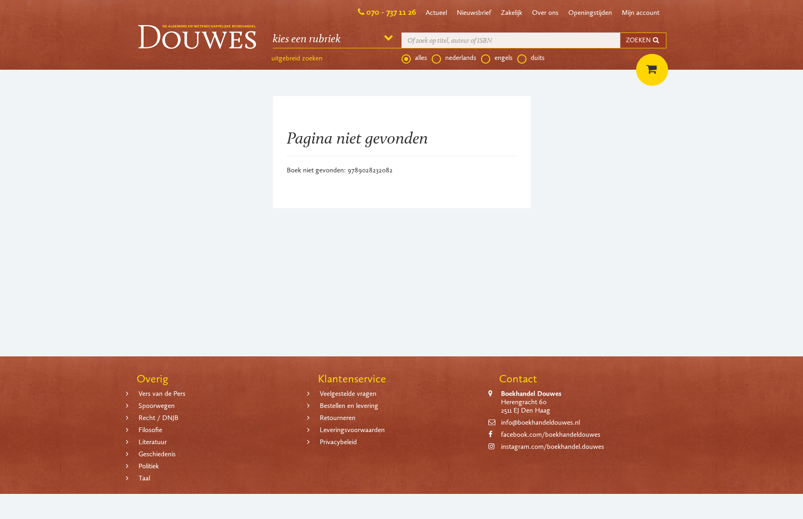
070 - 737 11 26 (391, 12)
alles (421, 57)
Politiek (148, 466)
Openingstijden (590, 12)
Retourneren (337, 418)
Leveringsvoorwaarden (352, 430)
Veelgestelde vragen (348, 393)
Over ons (545, 12)
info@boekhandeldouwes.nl (540, 422)
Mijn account (640, 12)
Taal (144, 478)
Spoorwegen (156, 405)
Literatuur (152, 442)
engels (503, 57)
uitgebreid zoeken (297, 58)
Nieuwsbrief (474, 12)
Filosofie (150, 430)
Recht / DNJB (158, 418)
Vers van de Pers (161, 393)
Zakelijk (511, 12)
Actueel (436, 12)
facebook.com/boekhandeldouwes (550, 434)
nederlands (460, 57)
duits (538, 57)
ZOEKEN (639, 40)
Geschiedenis (157, 454)
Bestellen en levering (349, 405)
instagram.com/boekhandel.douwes (552, 446)
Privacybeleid (338, 442)
